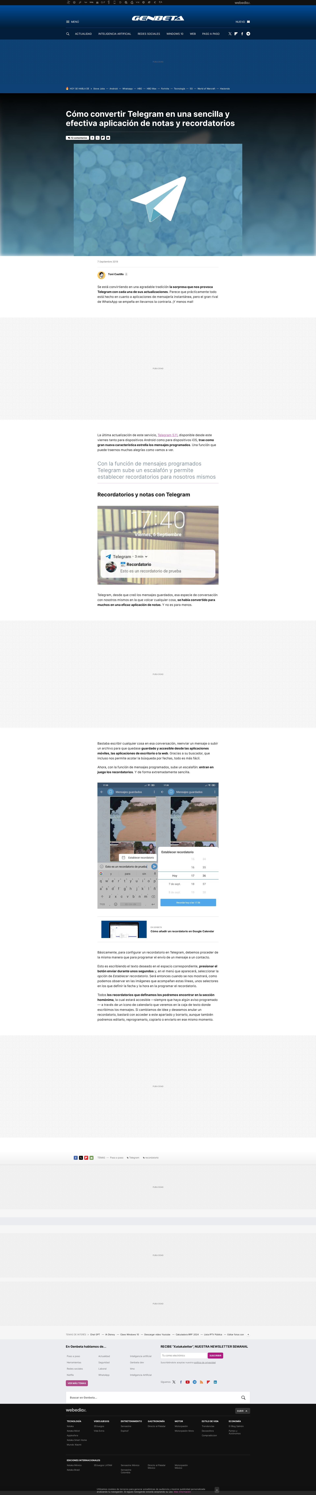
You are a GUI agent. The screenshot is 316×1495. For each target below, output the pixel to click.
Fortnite (165, 88)
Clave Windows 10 (130, 1334)
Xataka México (74, 1465)
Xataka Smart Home (77, 1440)
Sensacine (126, 1426)
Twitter (230, 34)
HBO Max (151, 88)
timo (132, 1368)
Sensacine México (130, 1465)
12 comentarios (79, 137)
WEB (193, 33)
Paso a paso (116, 1157)
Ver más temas (77, 1383)
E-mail (108, 138)
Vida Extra (99, 1430)
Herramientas (74, 1362)
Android (114, 88)
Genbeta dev (137, 1362)
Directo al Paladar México (157, 1466)
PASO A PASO (211, 33)
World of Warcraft (206, 88)
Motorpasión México (181, 1466)
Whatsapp (127, 88)
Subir (240, 1411)
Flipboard (236, 34)
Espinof (125, 1430)
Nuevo (240, 21)
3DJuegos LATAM (103, 1465)
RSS (201, 1381)
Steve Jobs (99, 88)
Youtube (187, 1381)
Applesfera (72, 1435)
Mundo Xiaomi (74, 1444)
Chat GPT (95, 1334)
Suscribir (215, 1355)
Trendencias (208, 1426)
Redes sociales (75, 1368)
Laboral (102, 1368)
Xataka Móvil (73, 1430)
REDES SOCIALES (149, 33)
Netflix (70, 1374)
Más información (182, 1491)
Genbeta (158, 18)
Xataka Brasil (73, 1469)
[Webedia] (76, 1410)
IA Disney (110, 1334)
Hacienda (225, 88)
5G (191, 88)
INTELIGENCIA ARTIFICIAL (114, 33)
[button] (117, 274)
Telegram (248, 34)
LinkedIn (215, 1381)
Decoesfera (208, 1430)
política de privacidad (205, 1362)
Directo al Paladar (157, 1426)
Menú (75, 21)
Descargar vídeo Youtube (157, 1334)
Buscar (243, 1397)
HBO (139, 88)
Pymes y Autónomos (235, 1432)
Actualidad (104, 1356)
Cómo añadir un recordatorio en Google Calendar (182, 931)
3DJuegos (99, 1426)
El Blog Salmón (236, 1426)
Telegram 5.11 (167, 435)
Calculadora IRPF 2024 (187, 1334)
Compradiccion (209, 1435)
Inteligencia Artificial (141, 1374)
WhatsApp (104, 1374)
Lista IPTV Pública (213, 1334)
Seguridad (104, 1362)
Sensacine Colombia (126, 1471)
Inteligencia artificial (140, 1356)
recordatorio (151, 1157)
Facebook (242, 34)
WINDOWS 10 (175, 33)
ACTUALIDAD (83, 33)
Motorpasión (181, 1426)
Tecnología (179, 88)
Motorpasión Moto (184, 1430)
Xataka (70, 1426)
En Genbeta (156, 927)
